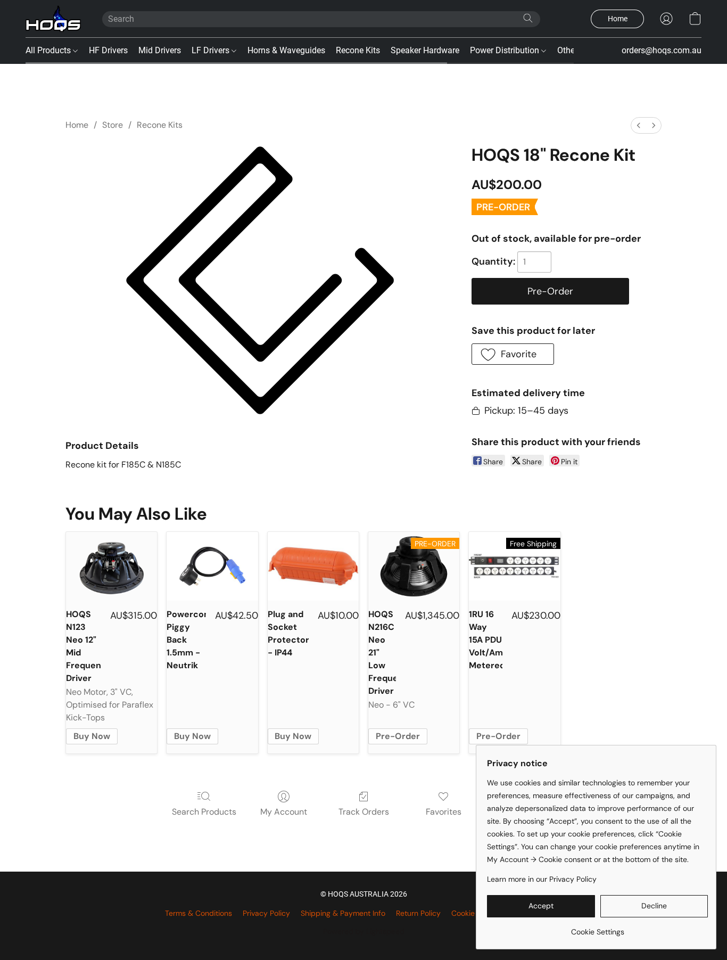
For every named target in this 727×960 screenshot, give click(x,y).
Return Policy (418, 913)
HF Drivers (108, 50)
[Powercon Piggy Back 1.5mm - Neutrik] (212, 566)
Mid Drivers (159, 50)
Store (112, 124)
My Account (283, 811)
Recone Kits (358, 50)
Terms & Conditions (198, 913)
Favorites (443, 811)
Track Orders (363, 811)
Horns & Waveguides (286, 50)
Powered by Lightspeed (363, 931)
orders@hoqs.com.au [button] (661, 50)
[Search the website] (528, 18)
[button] (53, 18)
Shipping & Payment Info (343, 913)
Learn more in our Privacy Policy (542, 879)
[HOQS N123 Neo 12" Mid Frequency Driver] (111, 566)
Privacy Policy (266, 913)
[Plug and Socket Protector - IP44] (313, 566)
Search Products (204, 811)
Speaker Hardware (425, 50)
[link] (597, 927)
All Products (49, 50)
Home (76, 124)
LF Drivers (212, 50)
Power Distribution (505, 50)
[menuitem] (638, 125)
